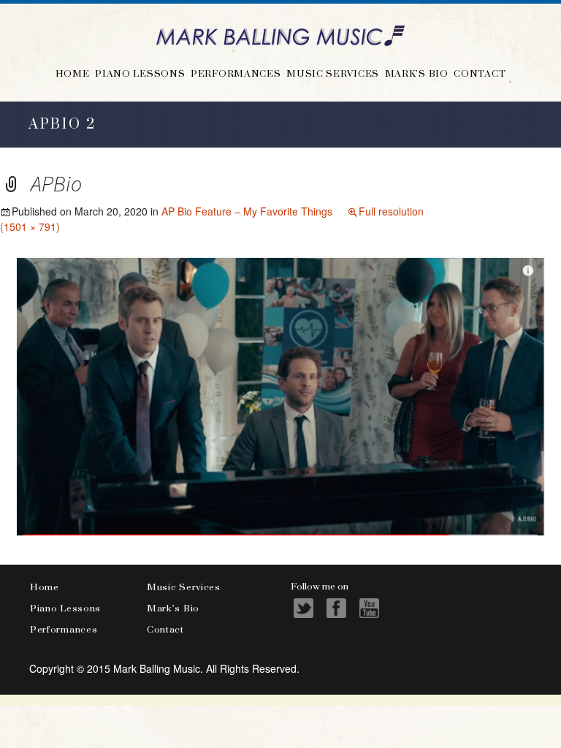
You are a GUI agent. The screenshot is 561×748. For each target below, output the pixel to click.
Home (73, 73)
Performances (235, 73)
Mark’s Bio (417, 73)
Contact (479, 73)
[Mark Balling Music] (280, 35)
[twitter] (303, 607)
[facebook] (336, 607)
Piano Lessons (140, 73)
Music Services (332, 73)
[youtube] (369, 607)
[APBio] (280, 393)
